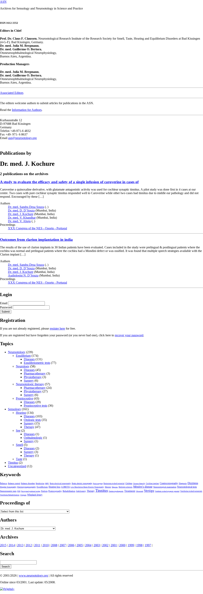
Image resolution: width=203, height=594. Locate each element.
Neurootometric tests (8, 491)
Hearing (21, 412)
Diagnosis (183, 483)
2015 (3, 545)
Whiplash (23, 495)
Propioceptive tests (35, 405)
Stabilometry (81, 491)
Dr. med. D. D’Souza (21, 210)
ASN (3, 1)
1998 (139, 545)
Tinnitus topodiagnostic (116, 491)
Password (6, 307)
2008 (54, 545)
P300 (18, 491)
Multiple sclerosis (125, 487)
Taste (19, 459)
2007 (62, 545)
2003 (97, 545)
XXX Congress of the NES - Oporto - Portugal (37, 228)
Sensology (14, 409)
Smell (19, 444)
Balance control (14, 483)
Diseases (29, 359)
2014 (12, 545)
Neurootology (16, 352)
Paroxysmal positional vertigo (30, 491)
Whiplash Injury (34, 494)
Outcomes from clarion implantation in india (36, 239)
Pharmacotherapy (35, 373)
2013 (20, 545)
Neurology (22, 366)
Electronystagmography (26, 487)
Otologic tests (32, 419)
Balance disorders (28, 483)
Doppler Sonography (8, 487)
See (18, 430)
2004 (88, 545)
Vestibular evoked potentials (191, 491)
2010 (45, 545)
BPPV (47, 483)
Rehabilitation (69, 491)
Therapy (29, 427)
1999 (131, 545)
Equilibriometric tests (37, 362)
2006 (71, 545)
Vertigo (149, 491)
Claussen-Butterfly (139, 483)
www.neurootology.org (33, 575)
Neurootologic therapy (30, 384)
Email (3, 303)
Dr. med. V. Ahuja (19, 221)
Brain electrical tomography (60, 483)
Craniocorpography (169, 483)
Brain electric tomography (82, 483)
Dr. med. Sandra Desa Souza (26, 207)
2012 (29, 545)
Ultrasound (139, 491)
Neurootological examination (164, 487)
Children (128, 483)
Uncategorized (17, 466)
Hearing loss (54, 486)
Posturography (55, 491)
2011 (37, 545)
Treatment (129, 491)
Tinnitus (13, 462)
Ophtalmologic (33, 437)
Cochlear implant (152, 483)
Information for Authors (27, 110)
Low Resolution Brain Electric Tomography (87, 487)
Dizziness (193, 483)
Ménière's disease (142, 486)
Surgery (29, 380)
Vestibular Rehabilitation (9, 495)
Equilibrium (23, 355)
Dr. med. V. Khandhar (22, 217)
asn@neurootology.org (22, 138)
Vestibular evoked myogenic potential (167, 491)
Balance (3, 483)
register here (57, 328)
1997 (148, 545)
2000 (122, 545)
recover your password (129, 335)
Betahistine (40, 483)
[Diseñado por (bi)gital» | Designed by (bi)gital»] (7, 589)
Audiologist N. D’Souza (23, 275)
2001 (114, 545)
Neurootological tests (187, 486)
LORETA (65, 487)
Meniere (108, 487)
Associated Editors (11, 92)
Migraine (115, 487)
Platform (44, 491)
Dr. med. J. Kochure (20, 214)
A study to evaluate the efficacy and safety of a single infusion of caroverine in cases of (69, 182)
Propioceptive (24, 398)
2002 (105, 545)
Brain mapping (98, 483)
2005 (80, 545)
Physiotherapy (33, 377)
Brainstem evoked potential (113, 483)
